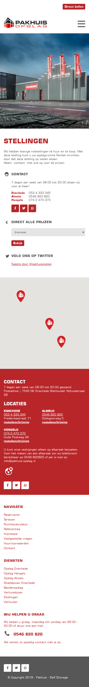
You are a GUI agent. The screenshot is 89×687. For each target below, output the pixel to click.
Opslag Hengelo (14, 573)
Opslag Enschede (16, 568)
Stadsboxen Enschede (19, 583)
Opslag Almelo (13, 578)
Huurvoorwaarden (16, 543)
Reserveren (12, 515)
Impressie (11, 534)
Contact (9, 548)
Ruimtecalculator (16, 524)
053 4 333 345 (15, 414)
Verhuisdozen (13, 592)
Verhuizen (11, 602)
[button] (61, 342)
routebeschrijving (16, 422)
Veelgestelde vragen (18, 538)
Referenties (12, 529)
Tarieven (9, 519)
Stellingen (11, 597)
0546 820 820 (52, 414)
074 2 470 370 (15, 433)
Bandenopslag (13, 587)
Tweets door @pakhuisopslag (31, 264)
